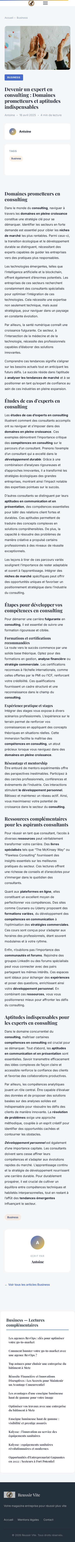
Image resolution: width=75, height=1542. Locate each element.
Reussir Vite (29, 1494)
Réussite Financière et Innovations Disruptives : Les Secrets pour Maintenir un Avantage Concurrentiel (36, 1380)
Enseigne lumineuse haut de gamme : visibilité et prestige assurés (34, 1421)
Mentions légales (28, 1519)
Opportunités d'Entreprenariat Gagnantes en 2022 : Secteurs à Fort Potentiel (37, 1459)
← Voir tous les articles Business (27, 1284)
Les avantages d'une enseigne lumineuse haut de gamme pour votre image (36, 1395)
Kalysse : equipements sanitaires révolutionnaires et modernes (31, 1447)
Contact (48, 1519)
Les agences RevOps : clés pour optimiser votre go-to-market (36, 1340)
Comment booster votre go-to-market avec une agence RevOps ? (37, 1353)
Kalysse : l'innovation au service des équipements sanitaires (33, 1434)
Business (22, 17)
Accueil (9, 17)
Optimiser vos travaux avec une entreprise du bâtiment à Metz (37, 1408)
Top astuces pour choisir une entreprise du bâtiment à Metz (37, 1366)
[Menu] (45, 3)
